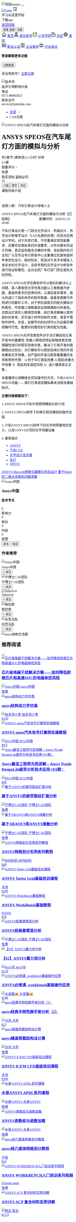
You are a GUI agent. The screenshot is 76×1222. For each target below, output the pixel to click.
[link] (10, 481)
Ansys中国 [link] (10, 491)
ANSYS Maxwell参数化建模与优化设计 (29, 472)
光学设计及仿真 (21, 455)
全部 (13, 112)
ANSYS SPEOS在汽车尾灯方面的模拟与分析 (33, 214)
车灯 (13, 460)
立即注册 (27, 73)
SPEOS (15, 464)
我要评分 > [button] (9, 167)
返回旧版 (8, 25)
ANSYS (15, 445)
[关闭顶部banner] (22, 5)
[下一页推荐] (3, 654)
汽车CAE (16, 450)
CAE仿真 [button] (16, 117)
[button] (38, 124)
